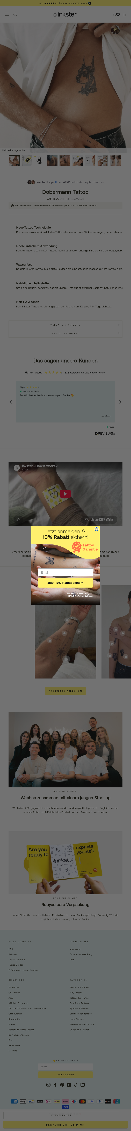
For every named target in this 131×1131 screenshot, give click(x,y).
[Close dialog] (96, 529)
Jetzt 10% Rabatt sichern (65, 582)
